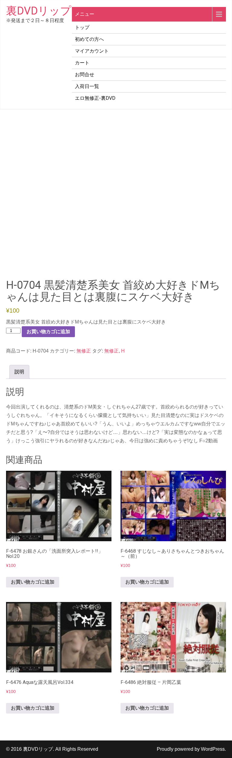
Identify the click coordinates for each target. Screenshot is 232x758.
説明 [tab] (19, 371)
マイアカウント (92, 51)
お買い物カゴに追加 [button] (32, 581)
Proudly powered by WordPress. (191, 749)
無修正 (83, 350)
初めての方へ (89, 39)
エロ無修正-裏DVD (95, 98)
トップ (82, 27)
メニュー (84, 14)
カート (82, 63)
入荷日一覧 (87, 86)
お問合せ (84, 74)
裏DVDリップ (38, 11)
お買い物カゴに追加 (48, 331)
